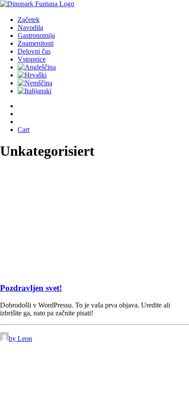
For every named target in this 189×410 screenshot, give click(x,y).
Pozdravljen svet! (31, 288)
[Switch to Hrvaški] (32, 75)
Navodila (30, 27)
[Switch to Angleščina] (37, 67)
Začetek (29, 19)
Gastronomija (36, 35)
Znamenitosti (36, 43)
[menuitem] (93, 20)
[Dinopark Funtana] (94, 4)
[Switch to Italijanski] (34, 91)
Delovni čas (34, 51)
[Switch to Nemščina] (35, 83)
